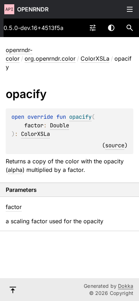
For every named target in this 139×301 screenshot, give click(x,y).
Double (59, 125)
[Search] (129, 28)
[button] (129, 28)
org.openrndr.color (50, 58)
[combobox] (92, 28)
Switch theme (111, 28)
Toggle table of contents (129, 9)
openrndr (32, 9)
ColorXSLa (95, 58)
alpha (15, 169)
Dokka (125, 286)
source (114, 145)
